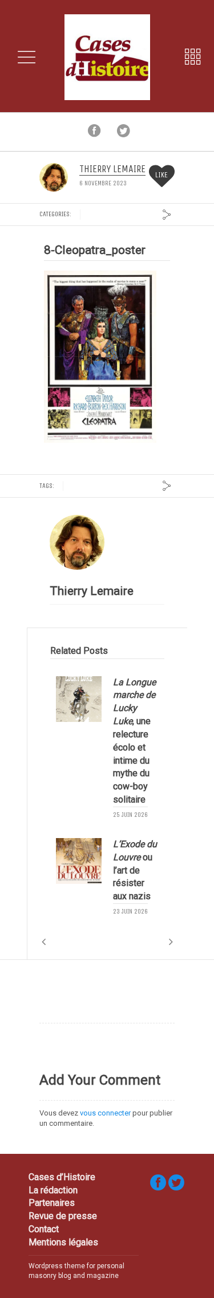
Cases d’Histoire (62, 1177)
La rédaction (53, 1190)
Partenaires (52, 1202)
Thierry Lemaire (112, 169)
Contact (44, 1229)
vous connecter (105, 1113)
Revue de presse (63, 1215)
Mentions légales (63, 1242)
